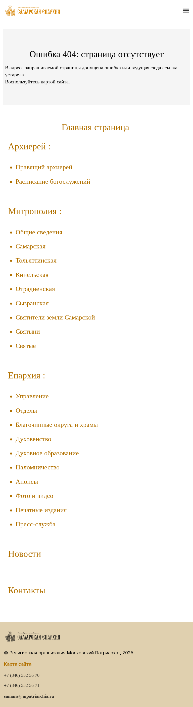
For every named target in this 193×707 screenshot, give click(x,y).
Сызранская (32, 303)
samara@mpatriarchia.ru (29, 696)
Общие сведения (39, 232)
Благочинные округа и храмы (57, 424)
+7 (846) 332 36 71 (21, 685)
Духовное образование (47, 453)
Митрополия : (35, 211)
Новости (24, 554)
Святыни (28, 331)
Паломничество (38, 467)
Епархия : (26, 375)
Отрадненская (35, 289)
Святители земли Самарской (55, 317)
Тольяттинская (36, 260)
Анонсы (27, 481)
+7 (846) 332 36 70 (21, 675)
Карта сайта (17, 664)
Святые (26, 345)
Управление (32, 396)
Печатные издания (41, 510)
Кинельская (32, 274)
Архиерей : (29, 146)
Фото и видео (34, 495)
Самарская (30, 246)
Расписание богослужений (53, 181)
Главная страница (95, 127)
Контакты (26, 590)
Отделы (26, 410)
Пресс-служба (36, 524)
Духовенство (33, 439)
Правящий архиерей (44, 167)
